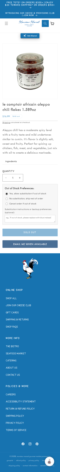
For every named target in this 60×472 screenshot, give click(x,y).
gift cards (12, 313)
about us (11, 368)
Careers (11, 395)
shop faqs (12, 327)
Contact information (30, 465)
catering (11, 361)
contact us (13, 375)
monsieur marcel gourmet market (29, 456)
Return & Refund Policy (20, 409)
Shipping (6, 122)
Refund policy (21, 460)
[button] (6, 23)
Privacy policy (34, 460)
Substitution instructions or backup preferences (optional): (28, 211)
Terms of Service (16, 430)
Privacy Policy (15, 423)
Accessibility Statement (21, 402)
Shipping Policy (15, 416)
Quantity (8, 171)
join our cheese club (18, 305)
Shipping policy (14, 465)
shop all (11, 298)
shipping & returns (17, 320)
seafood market (16, 354)
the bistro (12, 346)
